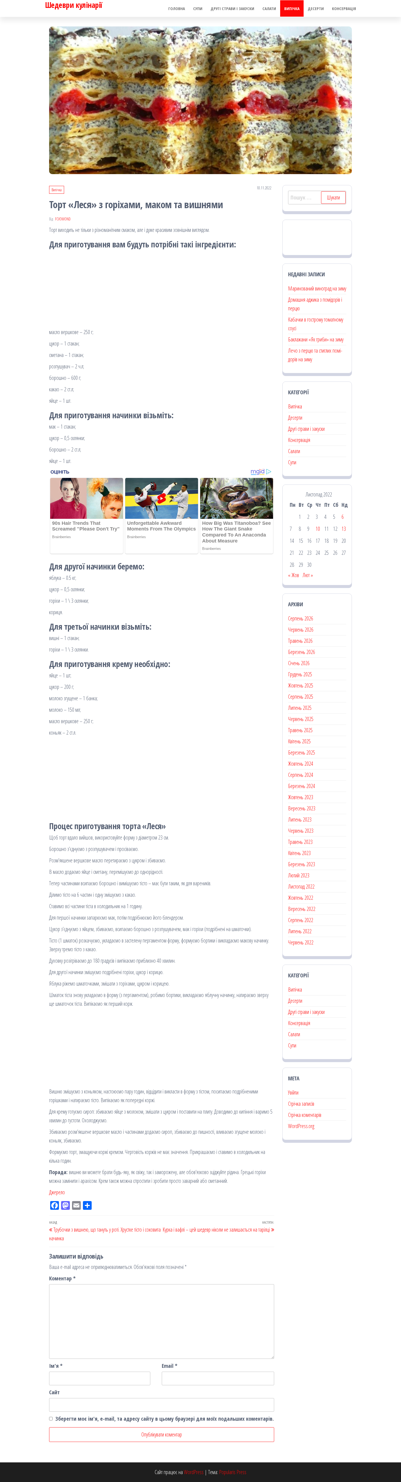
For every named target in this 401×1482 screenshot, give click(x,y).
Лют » (308, 575)
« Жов (293, 575)
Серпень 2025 (300, 696)
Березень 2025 (301, 752)
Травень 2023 (300, 841)
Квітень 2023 (299, 853)
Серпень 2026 (300, 618)
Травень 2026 (300, 640)
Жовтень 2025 (300, 685)
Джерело (57, 1192)
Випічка (292, 8)
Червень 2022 (300, 942)
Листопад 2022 (301, 886)
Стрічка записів (301, 1103)
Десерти (316, 8)
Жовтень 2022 (300, 897)
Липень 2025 (300, 707)
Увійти (293, 1092)
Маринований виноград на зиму (317, 288)
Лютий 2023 (298, 875)
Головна (176, 8)
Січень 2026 (299, 663)
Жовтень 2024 (300, 763)
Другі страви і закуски (232, 8)
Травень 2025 (300, 730)
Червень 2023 (300, 830)
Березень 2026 (301, 652)
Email (169, 1365)
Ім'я (55, 1365)
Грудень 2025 (300, 674)
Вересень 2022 (301, 909)
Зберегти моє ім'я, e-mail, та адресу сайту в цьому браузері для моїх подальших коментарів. (164, 1418)
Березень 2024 (301, 786)
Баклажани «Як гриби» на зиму (315, 339)
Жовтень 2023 (300, 797)
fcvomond (63, 219)
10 (318, 528)
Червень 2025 (300, 719)
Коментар (62, 1278)
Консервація (344, 8)
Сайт (54, 1392)
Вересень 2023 (301, 808)
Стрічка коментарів (304, 1115)
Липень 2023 (300, 819)
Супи (197, 8)
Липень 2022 (300, 931)
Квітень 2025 (299, 741)
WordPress (194, 1472)
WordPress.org (301, 1126)
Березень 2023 (301, 864)
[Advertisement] (161, 289)
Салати (269, 8)
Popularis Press (232, 1472)
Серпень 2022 (300, 920)
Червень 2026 (300, 629)
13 (344, 528)
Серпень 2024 (300, 774)
